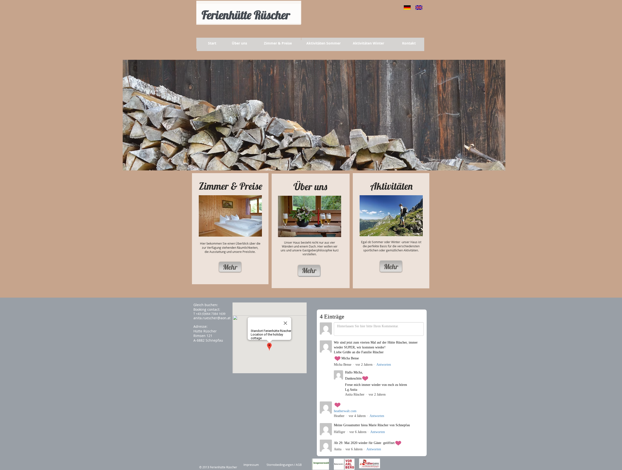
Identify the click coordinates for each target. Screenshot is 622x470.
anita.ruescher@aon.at (212, 318)
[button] (314, 115)
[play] (498, 163)
